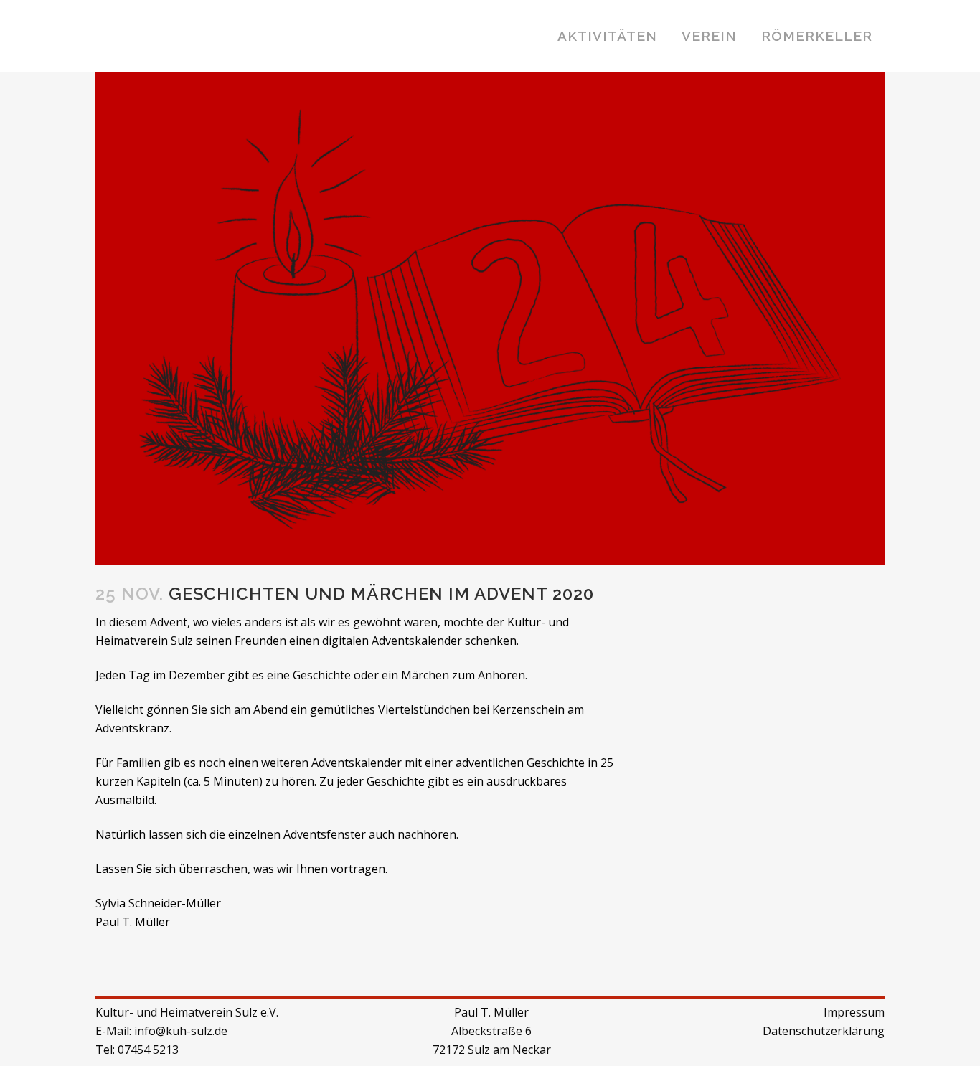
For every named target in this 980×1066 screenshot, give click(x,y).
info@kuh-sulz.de (180, 1031)
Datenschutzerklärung (824, 1031)
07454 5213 (148, 1049)
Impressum (854, 1012)
